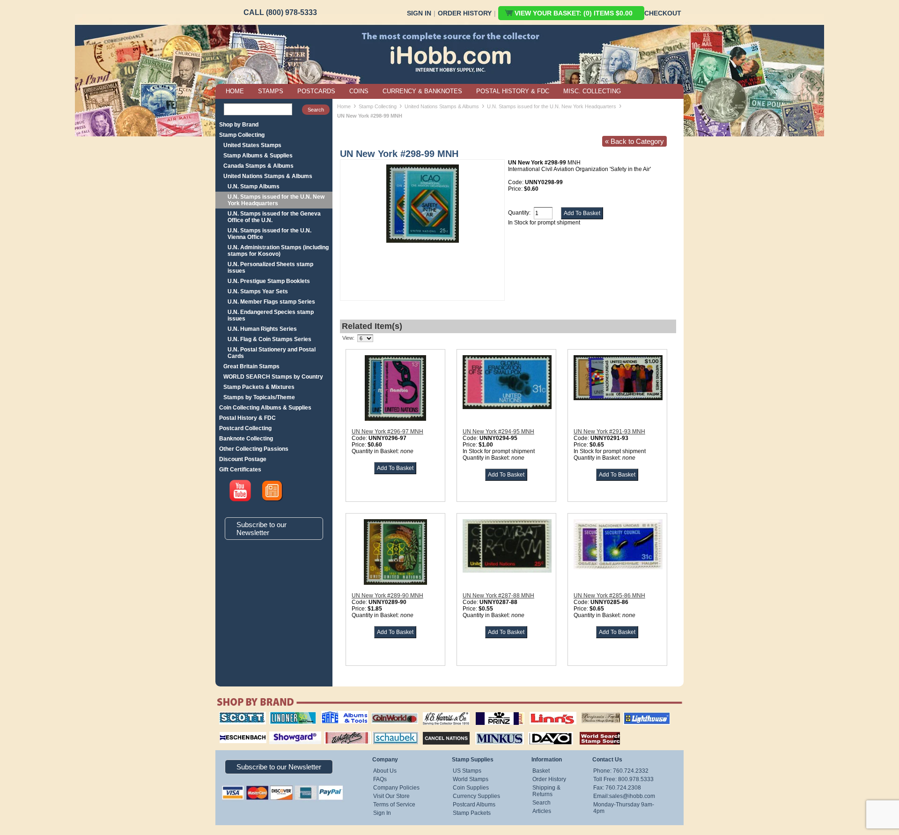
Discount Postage (242, 459)
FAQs (380, 779)
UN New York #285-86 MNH (609, 595)
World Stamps (470, 779)
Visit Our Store (391, 796)
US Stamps (467, 771)
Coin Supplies (471, 787)
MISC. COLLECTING (592, 91)
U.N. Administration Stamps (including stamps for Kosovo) (278, 250)
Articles (541, 811)
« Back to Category (634, 141)
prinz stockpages (489, 711)
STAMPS (270, 91)
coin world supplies (391, 711)
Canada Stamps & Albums (258, 166)
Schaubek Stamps (390, 730)
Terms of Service (394, 804)
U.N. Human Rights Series (262, 329)
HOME (235, 91)
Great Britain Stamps (251, 366)
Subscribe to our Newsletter (261, 529)
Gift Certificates (240, 469)
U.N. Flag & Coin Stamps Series (269, 339)
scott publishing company (235, 715)
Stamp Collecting (242, 135)
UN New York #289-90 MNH (387, 595)
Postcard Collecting (245, 428)
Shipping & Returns (546, 791)
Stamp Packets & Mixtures (259, 387)
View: (348, 338)
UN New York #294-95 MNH (498, 431)
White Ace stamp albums (338, 733)
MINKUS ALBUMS (491, 730)
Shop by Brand (238, 124)
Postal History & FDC (247, 418)
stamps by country (592, 730)
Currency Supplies (476, 796)
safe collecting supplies (335, 715)
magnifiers (228, 730)
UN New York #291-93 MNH (609, 431)
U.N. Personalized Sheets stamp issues (270, 267)
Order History (465, 13)
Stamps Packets (438, 730)
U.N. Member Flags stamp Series (271, 301)
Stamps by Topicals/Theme (259, 397)
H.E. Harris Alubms (441, 711)
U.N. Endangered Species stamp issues (271, 315)
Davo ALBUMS (538, 730)
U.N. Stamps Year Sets (258, 291)
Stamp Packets (472, 813)
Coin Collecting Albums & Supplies (265, 407)
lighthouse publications (635, 715)
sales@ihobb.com (632, 796)
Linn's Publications (543, 711)
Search (541, 802)
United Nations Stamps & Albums (267, 176)
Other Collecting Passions (253, 449)
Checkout (662, 13)
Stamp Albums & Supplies (258, 155)
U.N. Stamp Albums (254, 186)
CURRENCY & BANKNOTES (422, 91)
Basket (541, 771)
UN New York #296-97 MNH (387, 431)
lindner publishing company (289, 715)
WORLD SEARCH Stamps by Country (273, 376)
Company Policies (396, 787)
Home (344, 106)
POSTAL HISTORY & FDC (512, 91)
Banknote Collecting (246, 438)
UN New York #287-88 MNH (498, 595)
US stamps (583, 711)
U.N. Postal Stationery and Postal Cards (272, 352)
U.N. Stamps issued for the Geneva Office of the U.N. (274, 217)
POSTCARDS (316, 91)
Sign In (419, 13)
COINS (358, 91)
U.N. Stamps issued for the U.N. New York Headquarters (276, 200)
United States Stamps (252, 145)
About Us (385, 771)
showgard (278, 730)
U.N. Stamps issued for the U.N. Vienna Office (269, 233)
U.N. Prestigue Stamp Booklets (269, 281)
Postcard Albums (474, 804)
